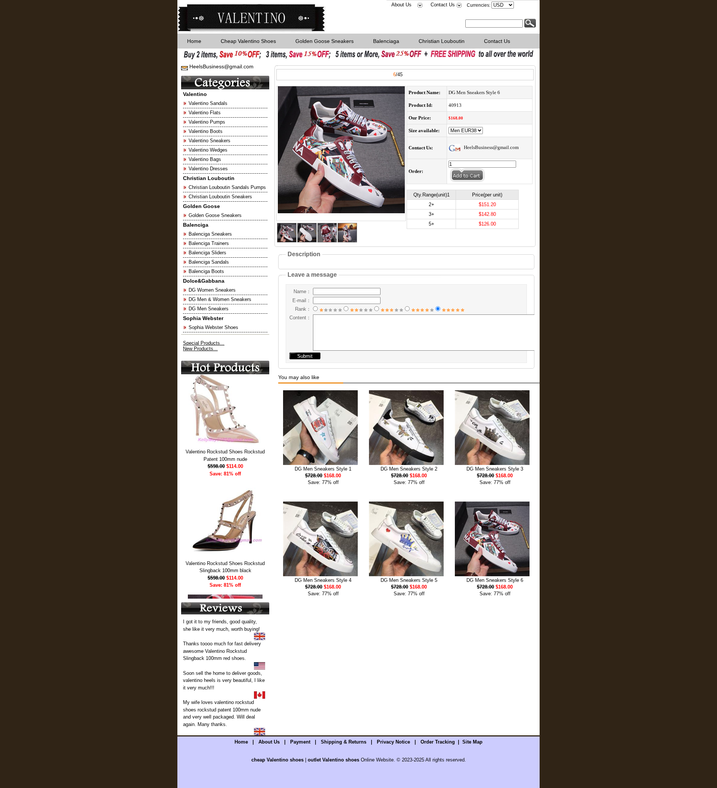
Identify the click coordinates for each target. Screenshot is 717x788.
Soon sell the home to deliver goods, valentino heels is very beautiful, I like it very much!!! (224, 680)
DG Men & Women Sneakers (220, 299)
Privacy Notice (393, 742)
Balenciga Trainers (209, 243)
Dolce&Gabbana (203, 281)
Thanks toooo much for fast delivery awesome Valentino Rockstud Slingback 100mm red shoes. (222, 651)
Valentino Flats (205, 112)
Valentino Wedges (208, 150)
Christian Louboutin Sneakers (220, 196)
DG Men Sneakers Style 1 (323, 469)
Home (194, 41)
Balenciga (195, 225)
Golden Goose (201, 206)
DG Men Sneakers (209, 308)
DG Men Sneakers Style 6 (494, 580)
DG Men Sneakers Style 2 (409, 469)
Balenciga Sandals (209, 262)
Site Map (472, 742)
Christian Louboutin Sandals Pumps (227, 187)
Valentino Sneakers (209, 140)
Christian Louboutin (442, 41)
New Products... (200, 348)
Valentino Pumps (207, 122)
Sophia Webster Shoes (213, 327)
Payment (300, 742)
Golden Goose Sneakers (324, 41)
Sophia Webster (203, 318)
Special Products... (203, 343)
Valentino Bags (205, 159)
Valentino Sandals (208, 103)
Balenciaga (386, 41)
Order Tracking (437, 742)
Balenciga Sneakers (210, 234)
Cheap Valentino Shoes (248, 41)
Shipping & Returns (343, 742)
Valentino (195, 94)
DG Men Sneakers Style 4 (323, 580)
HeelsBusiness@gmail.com (221, 66)
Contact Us (443, 4)
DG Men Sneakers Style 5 (409, 580)
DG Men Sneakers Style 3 (494, 469)
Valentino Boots (206, 131)
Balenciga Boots (206, 271)
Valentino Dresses (208, 168)
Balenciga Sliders (207, 252)
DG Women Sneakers (212, 290)
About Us (401, 4)
